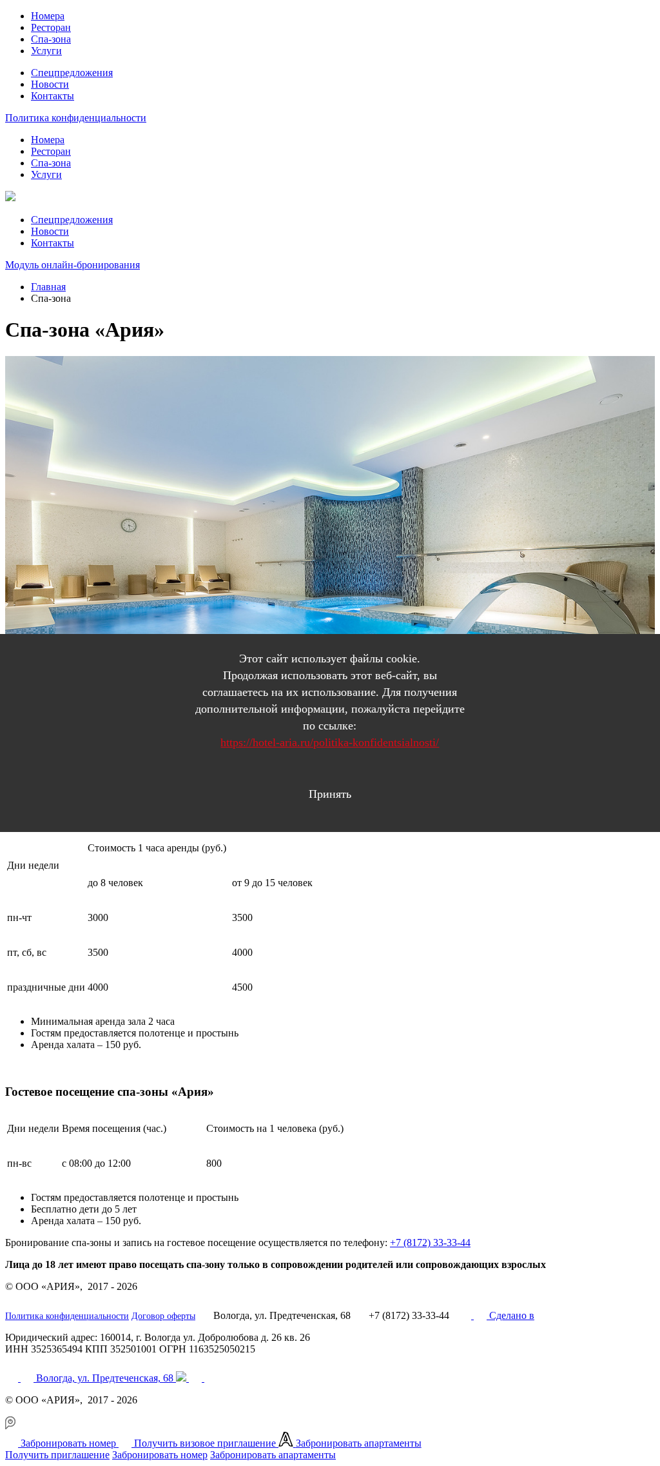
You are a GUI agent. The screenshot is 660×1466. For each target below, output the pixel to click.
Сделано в (511, 1315)
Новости (50, 84)
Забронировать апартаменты (273, 1454)
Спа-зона (51, 39)
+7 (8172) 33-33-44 (430, 1242)
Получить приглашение (57, 1454)
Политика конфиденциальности (75, 117)
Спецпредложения (72, 72)
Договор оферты (163, 1316)
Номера (47, 15)
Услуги (46, 50)
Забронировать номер (160, 1454)
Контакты (52, 95)
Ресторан (51, 27)
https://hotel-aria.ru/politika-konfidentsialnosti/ (329, 742)
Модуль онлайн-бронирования (72, 264)
